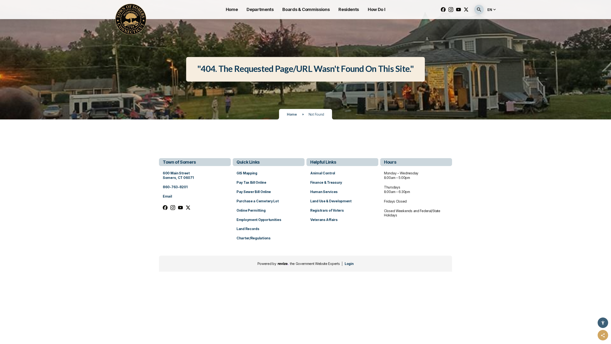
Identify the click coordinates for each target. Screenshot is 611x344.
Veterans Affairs (324, 220)
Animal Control (322, 173)
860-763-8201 (175, 187)
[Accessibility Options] (603, 322)
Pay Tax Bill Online (251, 182)
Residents (348, 9)
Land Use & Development (331, 201)
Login (349, 264)
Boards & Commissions (306, 9)
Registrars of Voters (327, 210)
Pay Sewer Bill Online (254, 192)
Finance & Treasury (326, 182)
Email (167, 196)
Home (232, 9)
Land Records (248, 229)
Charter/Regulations (254, 238)
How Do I (376, 9)
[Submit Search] (479, 9)
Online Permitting (251, 210)
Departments (260, 9)
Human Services (324, 192)
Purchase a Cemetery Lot (258, 201)
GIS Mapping (247, 173)
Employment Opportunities (259, 220)
